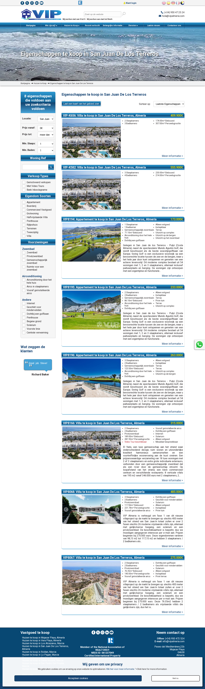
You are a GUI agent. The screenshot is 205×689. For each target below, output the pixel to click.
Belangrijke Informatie (112, 25)
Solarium (31, 325)
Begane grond (34, 321)
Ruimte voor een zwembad (35, 268)
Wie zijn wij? (50, 25)
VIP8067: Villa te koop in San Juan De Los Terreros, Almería (104, 557)
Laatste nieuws (153, 25)
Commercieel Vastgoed (39, 209)
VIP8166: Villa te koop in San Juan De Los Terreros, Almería (104, 423)
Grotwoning (33, 213)
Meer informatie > (172, 155)
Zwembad (32, 252)
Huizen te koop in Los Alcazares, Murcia (43, 643)
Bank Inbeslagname (37, 189)
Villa (29, 236)
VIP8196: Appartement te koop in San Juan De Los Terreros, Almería (110, 355)
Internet (31, 303)
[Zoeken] (123, 14)
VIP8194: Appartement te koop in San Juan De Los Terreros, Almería (110, 219)
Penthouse (32, 221)
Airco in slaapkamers (38, 286)
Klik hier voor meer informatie (120, 669)
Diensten (132, 25)
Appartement (33, 202)
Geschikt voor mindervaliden (34, 309)
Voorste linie (33, 328)
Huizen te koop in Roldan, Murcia (39, 651)
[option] (91, 138)
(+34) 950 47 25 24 (174, 12)
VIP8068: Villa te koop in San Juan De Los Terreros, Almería (104, 492)
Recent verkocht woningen (92, 26)
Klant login (130, 3)
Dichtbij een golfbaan (38, 313)
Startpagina (30, 25)
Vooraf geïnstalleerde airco (38, 292)
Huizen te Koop (71, 25)
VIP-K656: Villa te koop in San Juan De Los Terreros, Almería (104, 115)
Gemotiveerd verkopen (39, 182)
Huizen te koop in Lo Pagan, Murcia (40, 654)
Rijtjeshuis (32, 224)
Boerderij (31, 206)
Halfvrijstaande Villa (37, 217)
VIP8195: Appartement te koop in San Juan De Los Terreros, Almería (110, 287)
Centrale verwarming (37, 332)
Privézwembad (35, 256)
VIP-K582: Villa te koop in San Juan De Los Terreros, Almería (104, 167)
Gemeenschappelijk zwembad (37, 261)
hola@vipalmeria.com (173, 16)
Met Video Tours (35, 186)
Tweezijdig (32, 232)
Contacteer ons (174, 25)
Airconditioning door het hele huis (39, 281)
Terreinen (31, 228)
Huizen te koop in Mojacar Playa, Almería (43, 637)
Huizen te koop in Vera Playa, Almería (41, 640)
